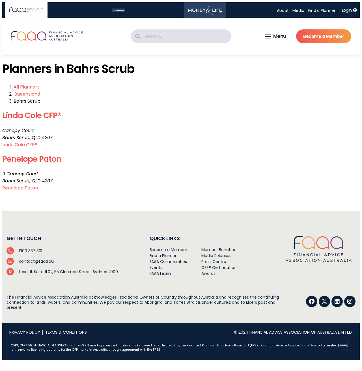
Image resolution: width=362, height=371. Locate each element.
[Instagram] (349, 301)
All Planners (27, 87)
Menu (279, 36)
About (283, 10)
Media (298, 10)
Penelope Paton (31, 159)
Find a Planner (321, 10)
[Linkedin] (337, 301)
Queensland (27, 94)
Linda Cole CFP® (31, 115)
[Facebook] (311, 301)
